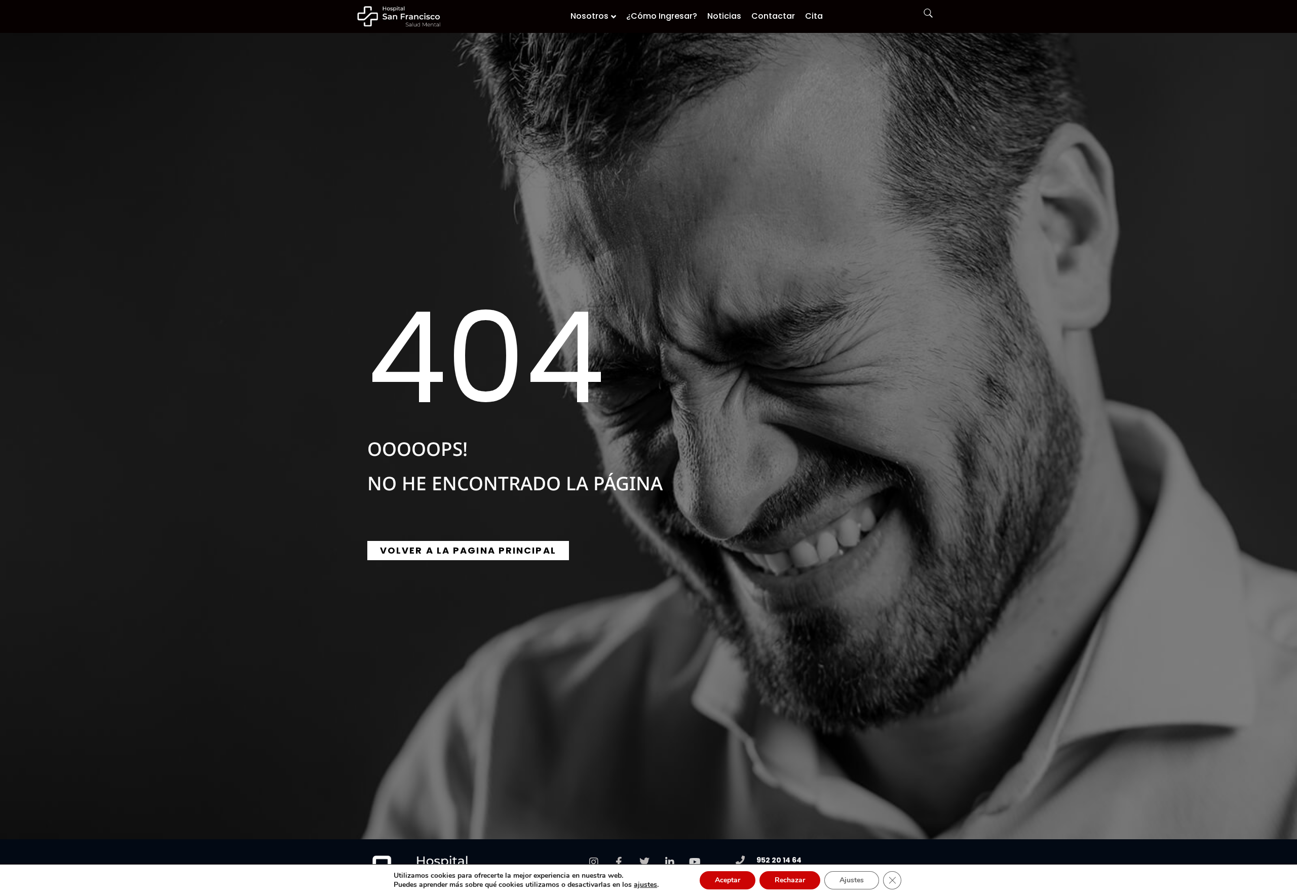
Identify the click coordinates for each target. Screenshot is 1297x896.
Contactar (773, 16)
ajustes (645, 884)
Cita (814, 16)
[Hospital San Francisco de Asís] (399, 16)
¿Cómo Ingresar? (661, 16)
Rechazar (790, 880)
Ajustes (852, 880)
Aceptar (727, 880)
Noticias (724, 16)
